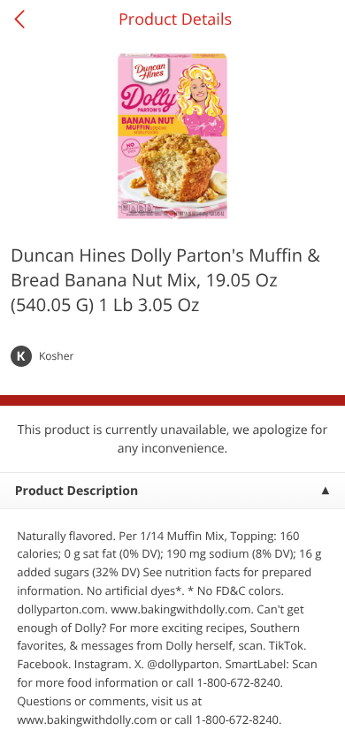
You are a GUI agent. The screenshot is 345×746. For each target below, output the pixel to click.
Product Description (76, 491)
